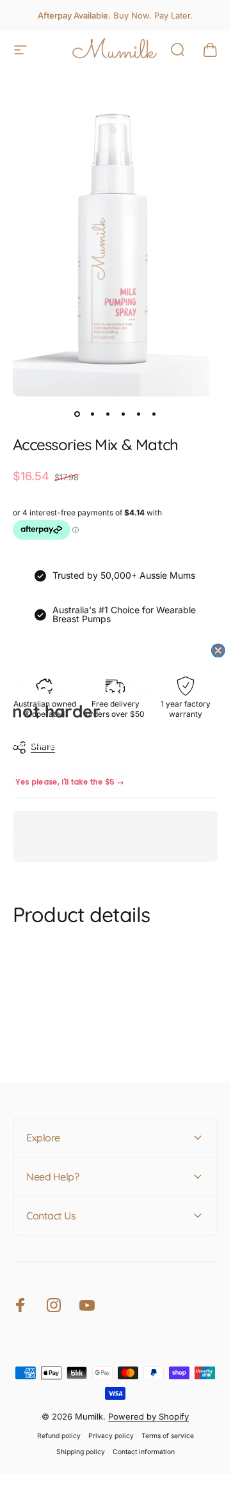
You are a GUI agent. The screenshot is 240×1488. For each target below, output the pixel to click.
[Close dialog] (218, 650)
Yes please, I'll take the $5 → (69, 781)
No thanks (30, 806)
